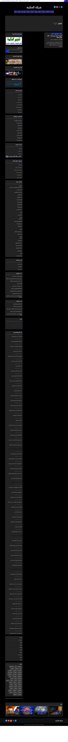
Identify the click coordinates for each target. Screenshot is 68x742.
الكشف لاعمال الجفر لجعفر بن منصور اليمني (15, 598)
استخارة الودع (20, 194)
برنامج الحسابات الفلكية (18, 231)
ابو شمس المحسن (19, 276)
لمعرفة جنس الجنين (19, 245)
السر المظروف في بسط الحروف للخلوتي (16, 633)
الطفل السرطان (10, 672)
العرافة (61, 33)
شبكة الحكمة (34, 7)
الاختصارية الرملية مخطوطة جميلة (17, 540)
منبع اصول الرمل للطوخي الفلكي (17, 565)
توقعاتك (36, 11)
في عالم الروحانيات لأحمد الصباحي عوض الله (15, 463)
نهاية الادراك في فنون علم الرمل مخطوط (16, 545)
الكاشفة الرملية (19, 204)
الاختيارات (45, 712)
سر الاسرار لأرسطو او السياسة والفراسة (16, 430)
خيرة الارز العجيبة (19, 130)
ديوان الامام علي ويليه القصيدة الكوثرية (16, 395)
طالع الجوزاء (11, 686)
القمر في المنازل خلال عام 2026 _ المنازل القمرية (27, 713)
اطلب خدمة (24, 11)
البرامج (39, 11)
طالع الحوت (15, 688)
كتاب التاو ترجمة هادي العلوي (17, 351)
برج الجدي (12, 678)
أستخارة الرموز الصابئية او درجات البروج (16, 187)
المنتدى (19, 11)
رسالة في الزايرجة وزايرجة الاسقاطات (16, 623)
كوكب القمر (15, 692)
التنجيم (32, 11)
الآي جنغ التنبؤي (19, 137)
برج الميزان (19, 686)
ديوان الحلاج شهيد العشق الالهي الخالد (16, 400)
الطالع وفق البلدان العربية (18, 221)
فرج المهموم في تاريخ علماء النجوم (17, 492)
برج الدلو (8, 680)
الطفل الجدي (19, 670)
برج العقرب (15, 684)
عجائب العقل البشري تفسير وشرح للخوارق (15, 410)
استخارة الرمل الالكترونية (18, 120)
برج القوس (11, 684)
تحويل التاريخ (20, 240)
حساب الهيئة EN (19, 223)
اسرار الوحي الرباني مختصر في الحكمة (16, 405)
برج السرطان (19, 682)
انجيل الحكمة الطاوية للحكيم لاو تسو (16, 341)
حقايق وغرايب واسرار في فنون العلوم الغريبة (15, 458)
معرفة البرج (19, 694)
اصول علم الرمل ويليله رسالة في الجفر (16, 560)
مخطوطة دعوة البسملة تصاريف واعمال (16, 468)
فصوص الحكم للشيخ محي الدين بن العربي (16, 380)
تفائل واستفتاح (19, 125)
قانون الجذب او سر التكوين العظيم (17, 336)
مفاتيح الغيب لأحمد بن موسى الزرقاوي (16, 497)
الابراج (15, 666)
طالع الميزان (19, 692)
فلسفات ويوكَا (56, 33)
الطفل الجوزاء (14, 670)
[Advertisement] (29, 23)
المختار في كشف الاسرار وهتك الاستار (16, 453)
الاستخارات (47, 11)
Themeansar (26, 724)
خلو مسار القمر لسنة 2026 (10, 278)
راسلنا (16, 11)
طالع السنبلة (14, 690)
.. (21, 328)
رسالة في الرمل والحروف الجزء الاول (16, 550)
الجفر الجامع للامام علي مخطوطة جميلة (16, 574)
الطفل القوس (19, 676)
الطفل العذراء (14, 674)
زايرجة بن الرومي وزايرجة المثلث (17, 613)
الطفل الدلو (15, 672)
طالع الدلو (11, 688)
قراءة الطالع (20, 226)
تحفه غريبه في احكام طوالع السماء (17, 531)
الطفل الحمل (10, 670)
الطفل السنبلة (19, 674)
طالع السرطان (19, 690)
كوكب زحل (11, 692)
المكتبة (43, 11)
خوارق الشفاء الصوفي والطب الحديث (16, 478)
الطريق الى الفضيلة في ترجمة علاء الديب (16, 346)
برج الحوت (11, 680)
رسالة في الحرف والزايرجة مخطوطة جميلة (15, 628)
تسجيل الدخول (19, 234)
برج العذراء (20, 684)
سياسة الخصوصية (19, 255)
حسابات (28, 11)
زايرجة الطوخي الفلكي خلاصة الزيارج (16, 608)
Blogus (43, 724)
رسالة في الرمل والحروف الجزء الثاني (16, 555)
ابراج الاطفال (19, 666)
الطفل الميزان (14, 676)
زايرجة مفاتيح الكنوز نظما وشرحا (17, 618)
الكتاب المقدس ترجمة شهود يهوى (17, 385)
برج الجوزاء (19, 680)
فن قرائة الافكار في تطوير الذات (17, 415)
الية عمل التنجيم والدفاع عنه (56, 713)
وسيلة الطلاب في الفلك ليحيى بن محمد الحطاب (15, 502)
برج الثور (16, 678)
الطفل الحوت (19, 672)
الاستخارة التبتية (19, 202)
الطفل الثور (12, 668)
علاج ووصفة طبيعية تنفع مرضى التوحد (16, 311)
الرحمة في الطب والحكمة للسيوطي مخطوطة (15, 473)
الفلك (39, 712)
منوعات (53, 33)
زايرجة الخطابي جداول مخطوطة (17, 603)
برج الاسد (10, 676)
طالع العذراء (10, 690)
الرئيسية (52, 11)
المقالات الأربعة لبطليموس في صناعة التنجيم (15, 487)
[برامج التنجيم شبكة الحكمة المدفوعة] (14, 41)
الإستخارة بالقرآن (19, 135)
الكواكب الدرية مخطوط (18, 526)
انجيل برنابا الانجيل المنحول (18, 390)
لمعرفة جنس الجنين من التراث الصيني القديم (15, 425)
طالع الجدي (15, 686)
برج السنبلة (15, 682)
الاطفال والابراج (11, 666)
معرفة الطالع (15, 694)
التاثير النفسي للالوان (19, 420)
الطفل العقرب (9, 674)
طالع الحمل (19, 688)
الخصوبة (20, 238)
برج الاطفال (19, 678)
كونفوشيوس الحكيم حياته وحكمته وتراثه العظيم (15, 356)
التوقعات (56, 712)
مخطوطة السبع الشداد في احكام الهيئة (16, 521)
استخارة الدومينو (19, 140)
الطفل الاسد (16, 668)
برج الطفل (11, 682)
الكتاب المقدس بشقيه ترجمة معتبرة (16, 361)
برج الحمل (15, 680)
